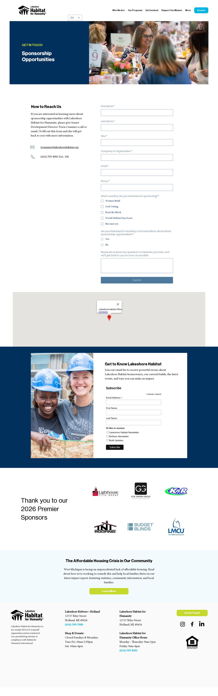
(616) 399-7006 (74, 624)
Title (104, 136)
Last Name (108, 121)
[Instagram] (182, 624)
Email (105, 166)
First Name (108, 106)
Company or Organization (116, 151)
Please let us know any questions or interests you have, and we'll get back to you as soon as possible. (135, 254)
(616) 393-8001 (129, 650)
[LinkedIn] (202, 624)
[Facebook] (192, 624)
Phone (105, 181)
